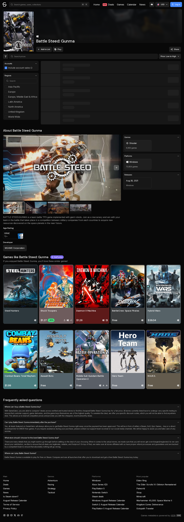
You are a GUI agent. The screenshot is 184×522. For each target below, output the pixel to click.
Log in (177, 4)
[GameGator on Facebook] (8, 515)
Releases (128, 175)
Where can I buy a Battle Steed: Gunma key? (23, 407)
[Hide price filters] (5, 56)
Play (59, 49)
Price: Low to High (168, 56)
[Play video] (62, 167)
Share (176, 49)
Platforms (128, 156)
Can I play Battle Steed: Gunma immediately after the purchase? (30, 422)
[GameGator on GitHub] (22, 515)
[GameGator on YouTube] (11, 515)
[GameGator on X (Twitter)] (15, 515)
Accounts (8, 63)
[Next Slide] (116, 167)
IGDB (173, 515)
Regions (8, 75)
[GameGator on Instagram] (4, 515)
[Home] (4, 4)
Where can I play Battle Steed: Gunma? (20, 453)
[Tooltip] (31, 68)
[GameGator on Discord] (151, 4)
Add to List (45, 49)
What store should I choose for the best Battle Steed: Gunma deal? (32, 438)
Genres (127, 137)
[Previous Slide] (7, 167)
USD (162, 4)
